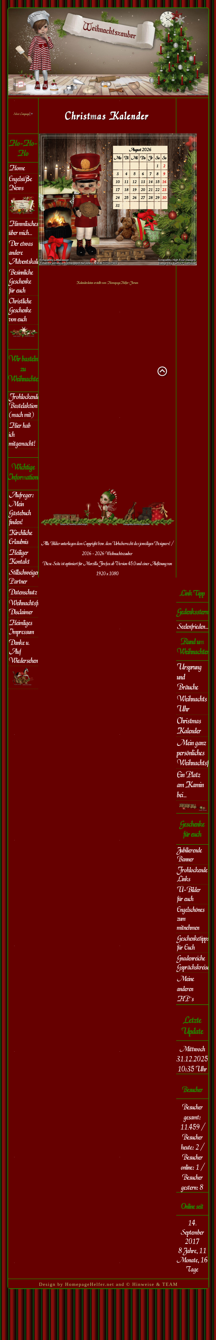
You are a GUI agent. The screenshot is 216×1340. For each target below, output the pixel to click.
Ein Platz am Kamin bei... (190, 785)
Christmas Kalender (189, 726)
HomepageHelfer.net (89, 1284)
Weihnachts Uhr (192, 704)
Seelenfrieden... (192, 626)
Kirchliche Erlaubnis (20, 537)
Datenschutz (23, 592)
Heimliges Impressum (21, 627)
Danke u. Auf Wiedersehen (23, 651)
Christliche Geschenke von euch (20, 310)
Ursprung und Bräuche (189, 677)
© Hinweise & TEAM (152, 1284)
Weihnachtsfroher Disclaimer (23, 607)
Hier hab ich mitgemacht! (22, 434)
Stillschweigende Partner (23, 577)
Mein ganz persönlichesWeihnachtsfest (192, 753)
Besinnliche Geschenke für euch (21, 281)
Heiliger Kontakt (19, 557)
